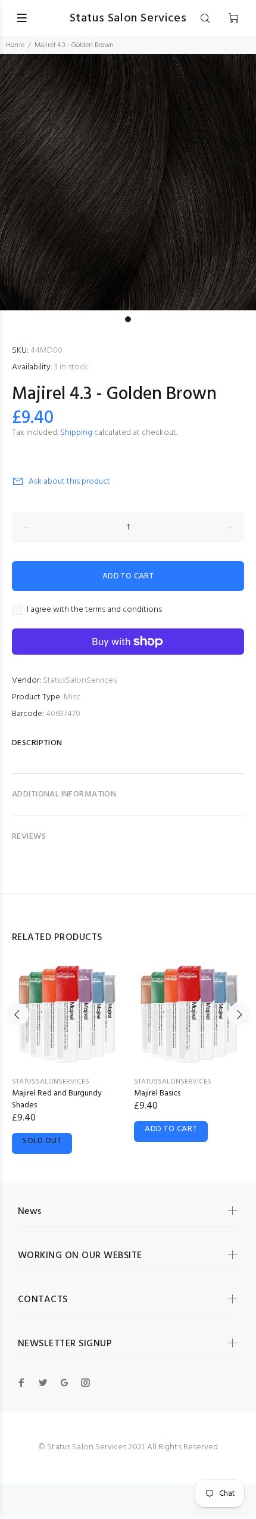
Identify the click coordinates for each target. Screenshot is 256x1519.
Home (15, 45)
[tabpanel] (128, 182)
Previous (17, 1014)
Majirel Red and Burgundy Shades (57, 1099)
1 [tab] (128, 319)
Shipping (76, 433)
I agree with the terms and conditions (94, 610)
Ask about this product (69, 481)
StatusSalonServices (80, 680)
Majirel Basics (157, 1093)
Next (238, 1014)
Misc (72, 697)
